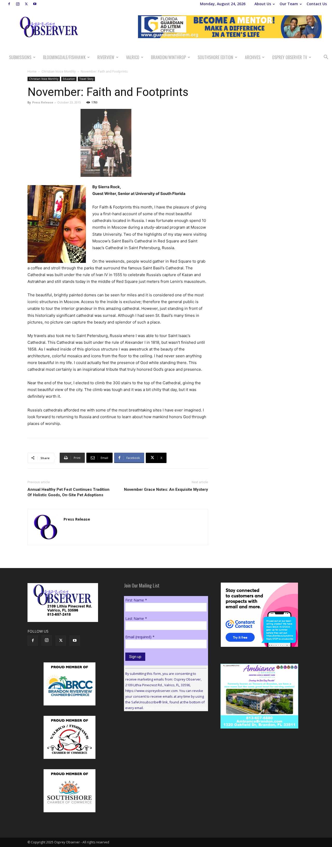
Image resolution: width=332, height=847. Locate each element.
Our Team (289, 3)
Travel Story (86, 79)
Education (69, 79)
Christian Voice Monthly (59, 71)
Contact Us (317, 3)
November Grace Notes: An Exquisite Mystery (166, 489)
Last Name (136, 618)
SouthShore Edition (215, 57)
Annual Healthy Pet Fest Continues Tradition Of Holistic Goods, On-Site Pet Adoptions (68, 492)
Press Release (42, 102)
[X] (26, 4)
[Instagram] (18, 4)
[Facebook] (9, 4)
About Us (262, 3)
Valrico (132, 57)
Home (32, 71)
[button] (326, 57)
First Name (136, 600)
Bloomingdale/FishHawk (64, 57)
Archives (252, 57)
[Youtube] (35, 4)
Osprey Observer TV (289, 57)
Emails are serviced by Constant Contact (175, 707)
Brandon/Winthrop (168, 57)
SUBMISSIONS (20, 57)
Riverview (105, 57)
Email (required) (140, 636)
